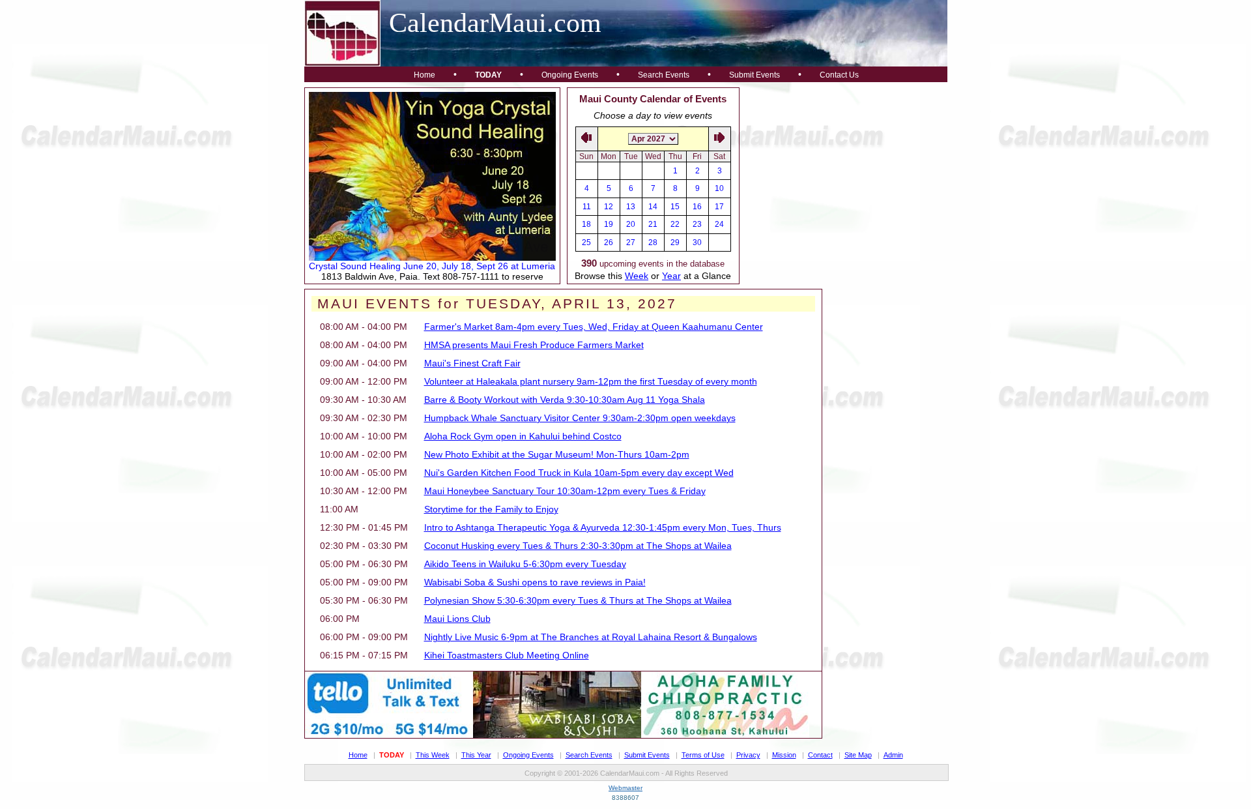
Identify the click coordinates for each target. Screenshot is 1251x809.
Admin (893, 755)
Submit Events (754, 75)
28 (652, 242)
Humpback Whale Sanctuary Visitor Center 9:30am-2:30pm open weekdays (580, 418)
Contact (820, 755)
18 (586, 224)
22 (675, 224)
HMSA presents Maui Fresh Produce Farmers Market (534, 345)
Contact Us (839, 75)
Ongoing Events (569, 75)
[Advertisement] (844, 168)
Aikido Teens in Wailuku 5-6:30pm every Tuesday (525, 564)
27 (630, 242)
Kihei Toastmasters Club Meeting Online (506, 655)
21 (652, 224)
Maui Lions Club (457, 618)
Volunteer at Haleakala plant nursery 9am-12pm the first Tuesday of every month (590, 381)
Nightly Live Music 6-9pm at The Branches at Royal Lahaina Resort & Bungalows (590, 637)
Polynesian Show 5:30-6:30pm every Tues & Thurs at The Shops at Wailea (578, 600)
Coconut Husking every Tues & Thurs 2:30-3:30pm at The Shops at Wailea (578, 545)
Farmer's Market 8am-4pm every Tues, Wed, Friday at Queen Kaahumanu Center (593, 326)
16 (697, 206)
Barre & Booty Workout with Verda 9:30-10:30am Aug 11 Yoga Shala (564, 399)
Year (671, 276)
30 (697, 242)
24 (719, 224)
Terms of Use (703, 755)
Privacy (748, 755)
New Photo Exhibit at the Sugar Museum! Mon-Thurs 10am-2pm (556, 454)
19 (608, 224)
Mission (784, 755)
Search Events (663, 75)
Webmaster (625, 787)
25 (586, 242)
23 (697, 224)
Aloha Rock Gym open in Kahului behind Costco (523, 436)
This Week (433, 755)
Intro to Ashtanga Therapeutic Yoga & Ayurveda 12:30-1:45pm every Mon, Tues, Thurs (602, 527)
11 (586, 206)
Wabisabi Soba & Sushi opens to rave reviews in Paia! (535, 582)
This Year (476, 755)
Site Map (858, 755)
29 (675, 242)
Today (488, 75)
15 (675, 206)
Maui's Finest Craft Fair (472, 363)
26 (608, 242)
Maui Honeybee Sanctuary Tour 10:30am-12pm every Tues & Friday (565, 491)
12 (608, 206)
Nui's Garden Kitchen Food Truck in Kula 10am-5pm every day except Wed (579, 472)
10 (719, 188)
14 (652, 206)
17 (719, 206)
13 (630, 206)
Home (424, 75)
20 (630, 224)
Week (636, 276)
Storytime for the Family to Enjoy (491, 509)
